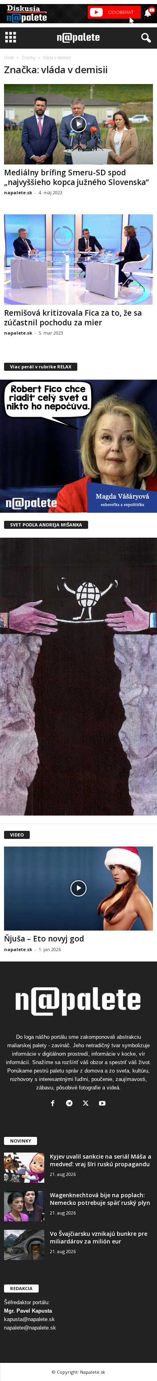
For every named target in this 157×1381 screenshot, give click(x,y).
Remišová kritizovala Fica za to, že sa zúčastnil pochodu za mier (73, 318)
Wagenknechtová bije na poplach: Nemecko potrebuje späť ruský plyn (100, 1198)
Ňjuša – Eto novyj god (44, 938)
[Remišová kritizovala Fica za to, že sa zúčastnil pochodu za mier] (78, 259)
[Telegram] (71, 1104)
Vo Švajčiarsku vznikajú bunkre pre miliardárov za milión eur (98, 1237)
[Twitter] (87, 1104)
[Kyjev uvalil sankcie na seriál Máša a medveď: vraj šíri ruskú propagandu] (24, 1168)
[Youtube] (103, 1104)
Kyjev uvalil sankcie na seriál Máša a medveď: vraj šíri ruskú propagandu (100, 1160)
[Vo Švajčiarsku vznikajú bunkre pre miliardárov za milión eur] (24, 1245)
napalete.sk (18, 192)
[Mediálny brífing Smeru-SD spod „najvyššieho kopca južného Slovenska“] (78, 124)
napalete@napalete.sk (30, 1328)
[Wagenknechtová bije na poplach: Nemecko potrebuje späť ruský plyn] (24, 1206)
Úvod (9, 57)
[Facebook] (54, 1104)
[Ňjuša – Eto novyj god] (78, 888)
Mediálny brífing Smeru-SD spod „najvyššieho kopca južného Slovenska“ (76, 177)
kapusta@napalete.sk (29, 1319)
